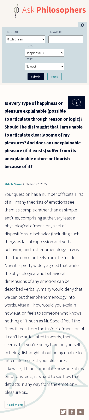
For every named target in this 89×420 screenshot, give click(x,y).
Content (12, 31)
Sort (29, 59)
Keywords (56, 31)
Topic (29, 45)
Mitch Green (14, 184)
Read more (15, 405)
